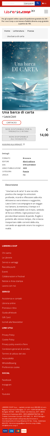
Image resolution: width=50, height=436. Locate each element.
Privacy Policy (8, 334)
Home (7, 30)
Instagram (6, 384)
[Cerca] (38, 3)
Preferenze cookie (11, 367)
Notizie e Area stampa (12, 281)
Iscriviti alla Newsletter (12, 322)
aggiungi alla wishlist (12, 144)
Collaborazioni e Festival (13, 276)
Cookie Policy (8, 339)
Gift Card (6, 317)
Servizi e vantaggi (10, 262)
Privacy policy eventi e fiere (15, 344)
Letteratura (18, 30)
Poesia (30, 30)
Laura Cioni (10, 116)
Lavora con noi (9, 285)
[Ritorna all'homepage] (19, 11)
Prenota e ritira (9, 307)
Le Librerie (7, 257)
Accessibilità (7, 358)
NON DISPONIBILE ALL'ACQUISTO (18, 137)
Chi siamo (6, 252)
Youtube (6, 394)
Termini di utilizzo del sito (14, 353)
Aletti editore (29, 161)
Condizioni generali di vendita (16, 349)
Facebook (6, 379)
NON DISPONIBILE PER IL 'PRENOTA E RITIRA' (19, 130)
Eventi (5, 271)
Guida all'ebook (9, 312)
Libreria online (9, 303)
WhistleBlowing (9, 363)
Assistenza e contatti (12, 298)
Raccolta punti (8, 267)
